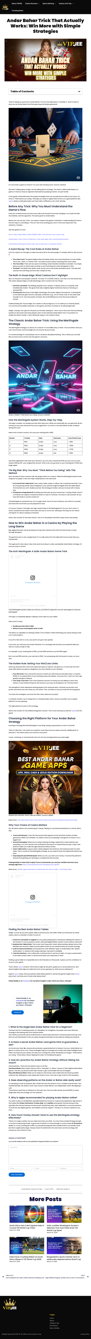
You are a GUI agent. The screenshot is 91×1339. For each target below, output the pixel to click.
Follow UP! (17, 1012)
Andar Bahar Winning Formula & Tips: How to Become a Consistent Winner (35, 244)
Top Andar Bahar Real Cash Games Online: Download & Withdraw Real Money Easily (47, 820)
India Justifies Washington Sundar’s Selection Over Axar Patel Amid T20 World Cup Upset (63, 1228)
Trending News (17, 10)
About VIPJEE (17, 3)
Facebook (20, 1001)
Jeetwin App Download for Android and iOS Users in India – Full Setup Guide (44, 869)
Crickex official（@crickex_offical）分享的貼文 (33, 605)
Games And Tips (65, 3)
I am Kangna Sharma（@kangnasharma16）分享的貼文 (33, 925)
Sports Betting (48, 3)
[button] (38, 3)
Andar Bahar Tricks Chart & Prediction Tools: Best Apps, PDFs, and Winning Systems (39, 239)
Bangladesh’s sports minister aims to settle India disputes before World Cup (64, 1258)
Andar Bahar (26, 1189)
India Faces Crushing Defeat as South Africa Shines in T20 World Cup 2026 (26, 1258)
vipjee (11, 201)
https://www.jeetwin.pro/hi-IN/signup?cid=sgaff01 (40, 865)
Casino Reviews (31, 3)
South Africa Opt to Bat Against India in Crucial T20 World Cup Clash (27, 1226)
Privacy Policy (85, 1334)
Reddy (77, 974)
